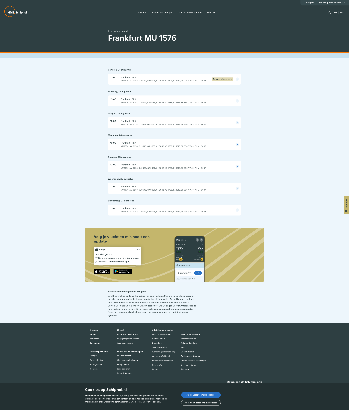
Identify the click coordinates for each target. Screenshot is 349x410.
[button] (346, 205)
